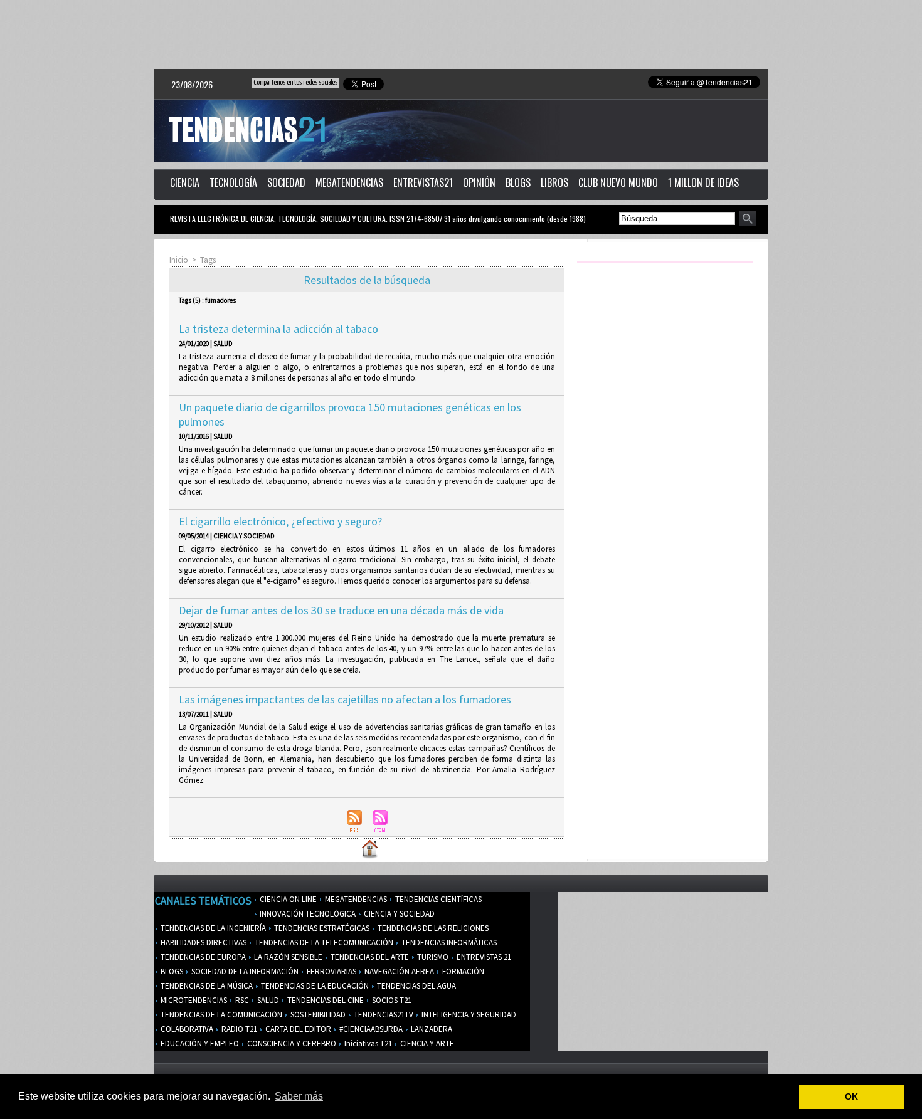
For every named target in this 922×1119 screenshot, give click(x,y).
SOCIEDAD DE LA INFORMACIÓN (244, 971)
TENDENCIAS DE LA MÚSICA (206, 985)
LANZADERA (430, 1029)
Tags (208, 260)
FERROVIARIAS (330, 971)
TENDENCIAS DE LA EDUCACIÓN (314, 985)
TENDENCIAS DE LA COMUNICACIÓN (220, 1014)
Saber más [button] (299, 1096)
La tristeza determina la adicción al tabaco (278, 329)
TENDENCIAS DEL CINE (324, 1000)
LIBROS (554, 182)
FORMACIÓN (462, 971)
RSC (241, 1000)
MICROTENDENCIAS (193, 1000)
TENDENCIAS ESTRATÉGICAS (320, 928)
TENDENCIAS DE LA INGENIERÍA (212, 928)
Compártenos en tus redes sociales (295, 82)
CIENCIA (184, 182)
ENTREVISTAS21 (423, 182)
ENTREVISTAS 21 (483, 957)
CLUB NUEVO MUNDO (618, 182)
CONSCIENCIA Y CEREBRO (290, 1043)
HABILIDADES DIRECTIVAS (202, 942)
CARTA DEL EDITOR (297, 1029)
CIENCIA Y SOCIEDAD (398, 913)
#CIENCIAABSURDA (370, 1029)
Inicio (178, 260)
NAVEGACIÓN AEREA (398, 971)
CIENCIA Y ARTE (426, 1043)
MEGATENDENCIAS (349, 182)
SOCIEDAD (286, 182)
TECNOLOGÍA (233, 182)
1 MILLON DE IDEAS (703, 182)
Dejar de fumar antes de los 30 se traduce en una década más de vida (341, 610)
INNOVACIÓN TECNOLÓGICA (307, 913)
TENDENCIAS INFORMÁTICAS (448, 942)
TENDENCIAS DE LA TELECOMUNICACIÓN (323, 942)
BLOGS (518, 182)
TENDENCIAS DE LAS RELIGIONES (432, 928)
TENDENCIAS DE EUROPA (202, 957)
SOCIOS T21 (390, 1000)
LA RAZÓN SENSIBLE (287, 957)
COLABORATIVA (186, 1029)
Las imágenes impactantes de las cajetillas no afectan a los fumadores (345, 699)
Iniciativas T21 (367, 1043)
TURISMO (431, 957)
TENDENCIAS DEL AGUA (415, 985)
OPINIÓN (479, 182)
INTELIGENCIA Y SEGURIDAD (468, 1014)
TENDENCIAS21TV (382, 1014)
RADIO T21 (238, 1029)
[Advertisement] (461, 34)
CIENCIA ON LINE (287, 899)
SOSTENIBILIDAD (317, 1014)
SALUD (267, 1000)
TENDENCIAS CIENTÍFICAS (437, 899)
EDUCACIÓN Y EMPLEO (199, 1043)
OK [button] (851, 1096)
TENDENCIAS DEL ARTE (369, 957)
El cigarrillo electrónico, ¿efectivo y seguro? (280, 521)
